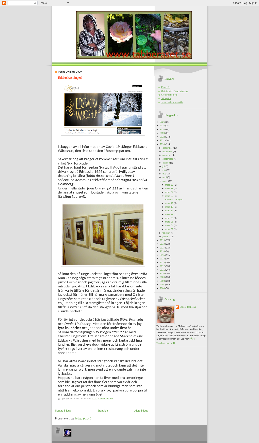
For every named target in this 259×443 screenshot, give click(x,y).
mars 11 (169, 214)
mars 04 (169, 225)
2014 (162, 258)
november (167, 151)
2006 (162, 288)
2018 (162, 244)
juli (164, 166)
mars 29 (169, 188)
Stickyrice (166, 98)
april (164, 177)
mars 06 (169, 221)
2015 (162, 255)
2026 (162, 122)
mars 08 (169, 218)
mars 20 (169, 196)
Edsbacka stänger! (70, 78)
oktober (166, 155)
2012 (162, 266)
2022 (162, 136)
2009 (162, 277)
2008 (162, 281)
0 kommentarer (105, 398)
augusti (166, 162)
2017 (162, 247)
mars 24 (169, 192)
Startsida (102, 410)
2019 (162, 240)
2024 (162, 129)
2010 (162, 273)
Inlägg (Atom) (83, 418)
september (168, 159)
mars (165, 181)
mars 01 (169, 229)
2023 (162, 133)
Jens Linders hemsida (172, 102)
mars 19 (169, 203)
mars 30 (169, 185)
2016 (162, 251)
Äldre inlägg (141, 410)
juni (164, 170)
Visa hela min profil (165, 343)
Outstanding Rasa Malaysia (174, 91)
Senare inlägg (63, 410)
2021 (162, 140)
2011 (162, 270)
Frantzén (165, 87)
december (167, 148)
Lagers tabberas (188, 307)
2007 (162, 284)
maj (164, 173)
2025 (162, 125)
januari (166, 236)
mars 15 (169, 207)
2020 (162, 144)
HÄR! (192, 339)
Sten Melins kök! (169, 95)
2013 (162, 262)
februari (166, 233)
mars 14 (169, 210)
